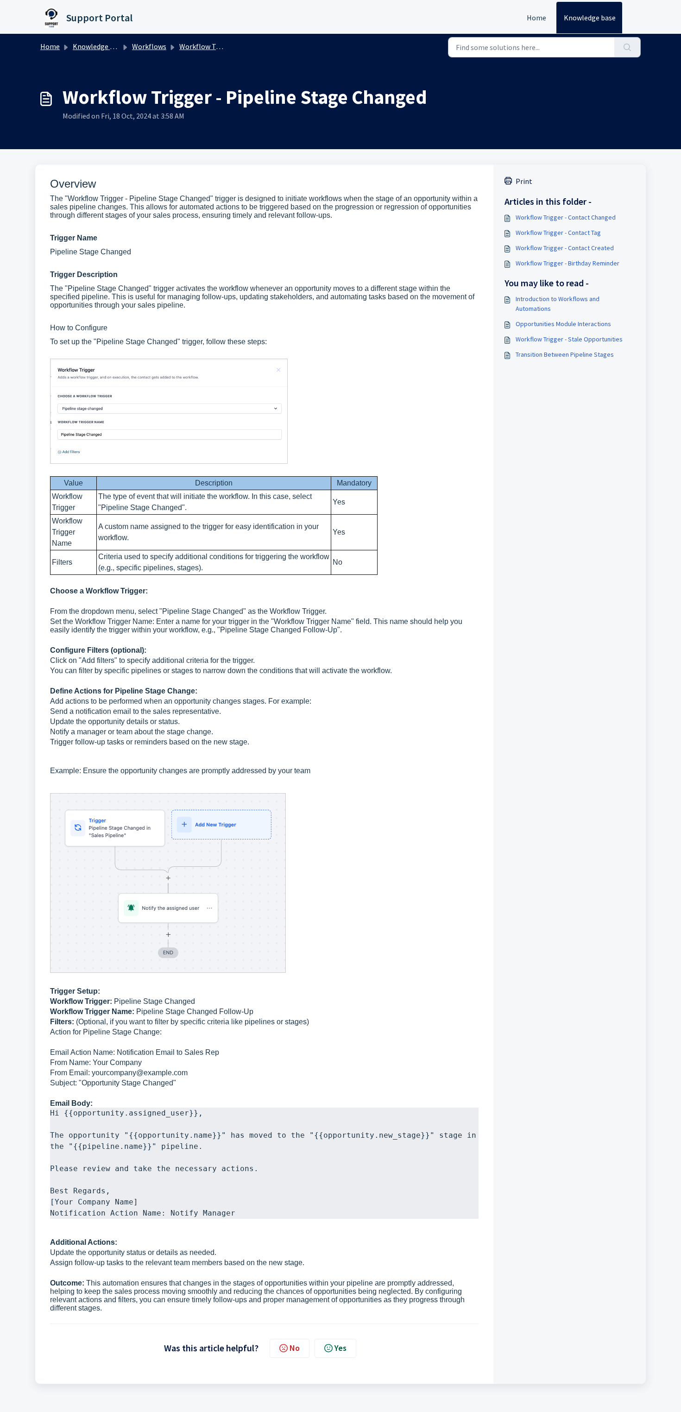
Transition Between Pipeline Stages (565, 354)
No (295, 1348)
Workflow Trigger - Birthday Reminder (567, 263)
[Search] (627, 47)
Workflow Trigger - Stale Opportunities (569, 339)
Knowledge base (590, 17)
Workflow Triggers (209, 46)
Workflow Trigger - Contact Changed (566, 217)
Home (536, 17)
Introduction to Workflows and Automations (557, 304)
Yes (340, 1348)
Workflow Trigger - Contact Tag (558, 232)
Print (524, 181)
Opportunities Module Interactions (563, 324)
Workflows (149, 46)
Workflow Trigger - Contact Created (565, 248)
